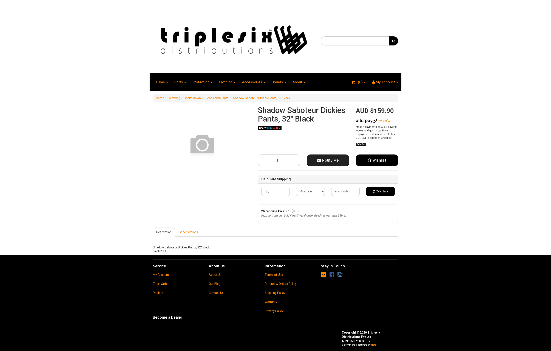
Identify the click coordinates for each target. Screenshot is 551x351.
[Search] (393, 40)
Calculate (381, 191)
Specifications (188, 232)
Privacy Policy (274, 311)
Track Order (161, 283)
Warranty (271, 302)
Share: (263, 127)
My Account (161, 274)
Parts (179, 82)
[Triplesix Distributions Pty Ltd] (233, 38)
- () (359, 82)
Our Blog (214, 283)
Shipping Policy (275, 293)
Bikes (161, 82)
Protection (201, 82)
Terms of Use (274, 274)
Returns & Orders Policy (281, 283)
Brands (278, 82)
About (298, 82)
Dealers (158, 293)
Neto (373, 344)
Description (164, 232)
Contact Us (216, 293)
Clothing (226, 82)
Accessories (252, 82)
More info (383, 120)
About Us (215, 274)
